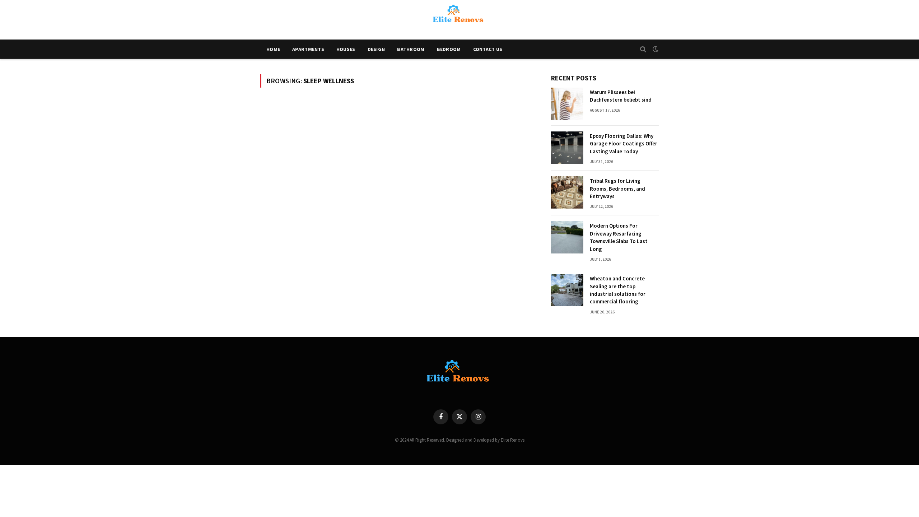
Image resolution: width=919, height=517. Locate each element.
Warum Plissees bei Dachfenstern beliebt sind (621, 96)
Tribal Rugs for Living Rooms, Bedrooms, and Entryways (617, 188)
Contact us (488, 49)
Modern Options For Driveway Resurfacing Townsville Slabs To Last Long (619, 237)
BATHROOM (410, 49)
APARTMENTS (308, 49)
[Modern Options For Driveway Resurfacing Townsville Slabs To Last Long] (567, 237)
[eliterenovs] (459, 19)
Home (273, 49)
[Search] (643, 49)
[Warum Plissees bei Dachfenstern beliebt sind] (567, 104)
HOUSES (345, 49)
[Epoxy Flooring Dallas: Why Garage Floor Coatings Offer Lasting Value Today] (567, 147)
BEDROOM (449, 49)
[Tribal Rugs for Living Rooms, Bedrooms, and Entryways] (567, 192)
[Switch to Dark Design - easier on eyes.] (655, 49)
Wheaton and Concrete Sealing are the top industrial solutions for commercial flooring (617, 290)
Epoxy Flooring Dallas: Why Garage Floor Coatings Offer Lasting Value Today (623, 143)
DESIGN (376, 49)
